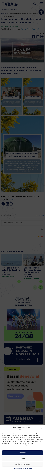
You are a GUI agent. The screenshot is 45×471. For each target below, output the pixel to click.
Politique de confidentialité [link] (23, 468)
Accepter (22, 453)
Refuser (22, 458)
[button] (42, 428)
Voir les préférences (22, 464)
